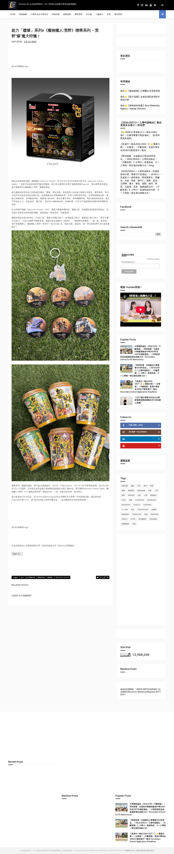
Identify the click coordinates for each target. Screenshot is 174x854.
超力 (22, 577)
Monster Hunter (62, 577)
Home (12, 14)
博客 (130, 500)
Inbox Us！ (17, 554)
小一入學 (125, 509)
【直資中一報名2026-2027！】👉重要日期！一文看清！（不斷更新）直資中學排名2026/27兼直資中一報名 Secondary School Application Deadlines (140, 386)
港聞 (123, 495)
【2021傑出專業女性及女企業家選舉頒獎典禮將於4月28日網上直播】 (148, 400)
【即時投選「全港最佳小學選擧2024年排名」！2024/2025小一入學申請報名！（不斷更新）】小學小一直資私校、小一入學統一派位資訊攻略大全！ (140, 370)
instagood (151, 500)
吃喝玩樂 (56, 14)
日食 (134, 524)
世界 (109, 14)
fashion (131, 495)
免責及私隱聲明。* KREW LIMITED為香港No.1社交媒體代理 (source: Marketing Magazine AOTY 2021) (140, 692)
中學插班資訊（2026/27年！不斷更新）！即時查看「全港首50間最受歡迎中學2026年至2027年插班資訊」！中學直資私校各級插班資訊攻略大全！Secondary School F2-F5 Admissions (140, 809)
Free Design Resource (145, 850)
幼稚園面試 (125, 524)
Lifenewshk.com (105, 850)
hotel (133, 519)
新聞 (123, 490)
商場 (151, 486)
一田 (156, 490)
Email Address (128, 262)
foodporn (140, 500)
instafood (126, 505)
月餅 (149, 490)
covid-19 (136, 505)
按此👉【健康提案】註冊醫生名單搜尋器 (140, 91)
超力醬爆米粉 (30, 577)
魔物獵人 (50, 577)
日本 (138, 486)
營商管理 (79, 14)
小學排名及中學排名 (39, 14)
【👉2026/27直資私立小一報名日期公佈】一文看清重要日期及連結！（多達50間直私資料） (140, 135)
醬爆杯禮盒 (41, 577)
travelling (136, 514)
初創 (146, 514)
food (124, 500)
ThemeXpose (129, 850)
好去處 (89, 14)
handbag (125, 514)
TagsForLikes (142, 509)
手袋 (139, 495)
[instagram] (142, 5)
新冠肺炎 (153, 495)
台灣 (145, 495)
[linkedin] (146, 5)
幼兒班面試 (153, 519)
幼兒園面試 (142, 519)
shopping (147, 505)
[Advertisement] (140, 580)
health (124, 519)
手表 (132, 509)
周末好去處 (141, 490)
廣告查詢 (118, 14)
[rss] (155, 5)
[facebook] (138, 5)
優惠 (132, 486)
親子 (145, 486)
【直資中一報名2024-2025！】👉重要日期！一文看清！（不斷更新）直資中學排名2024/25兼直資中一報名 (140, 147)
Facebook (154, 514)
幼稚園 (154, 509)
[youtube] (150, 5)
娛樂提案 (67, 14)
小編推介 (99, 14)
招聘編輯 (23, 14)
